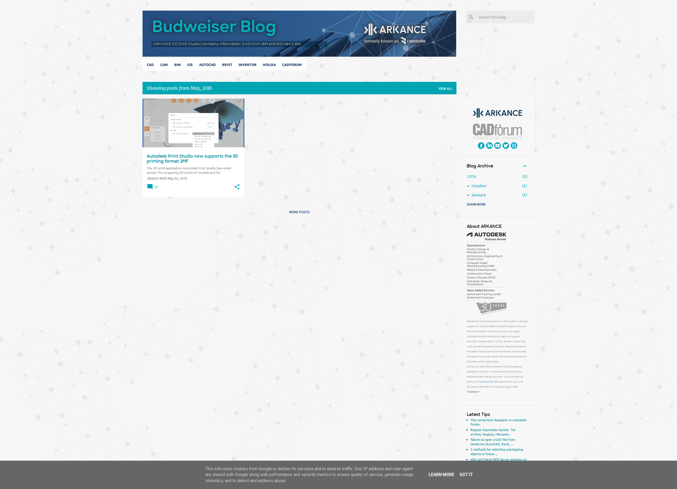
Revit (227, 64)
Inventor (248, 64)
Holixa (269, 64)
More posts (299, 212)
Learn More (441, 474)
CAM (164, 64)
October (479, 186)
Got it (466, 474)
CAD (150, 64)
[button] (237, 187)
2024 (471, 176)
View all (445, 89)
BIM (177, 64)
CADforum (292, 64)
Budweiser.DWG (490, 381)
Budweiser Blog (214, 26)
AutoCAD (207, 64)
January (479, 195)
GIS (190, 64)
